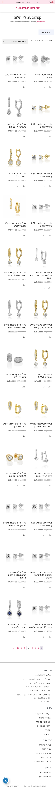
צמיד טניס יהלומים (43, 753)
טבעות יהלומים (45, 744)
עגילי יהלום (46, 749)
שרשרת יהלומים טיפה (42, 761)
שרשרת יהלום (45, 757)
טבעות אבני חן (45, 772)
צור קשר (47, 734)
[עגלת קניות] (5, 8)
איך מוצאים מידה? (43, 721)
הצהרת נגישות (45, 717)
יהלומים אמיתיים (44, 726)
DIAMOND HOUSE (27, 8)
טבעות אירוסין (45, 776)
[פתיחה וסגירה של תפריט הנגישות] (6, 780)
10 (18, 648)
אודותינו (47, 730)
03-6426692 (40, 675)
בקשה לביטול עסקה (43, 713)
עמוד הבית (41, 22)
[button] (51, 8)
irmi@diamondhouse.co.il (33, 679)
